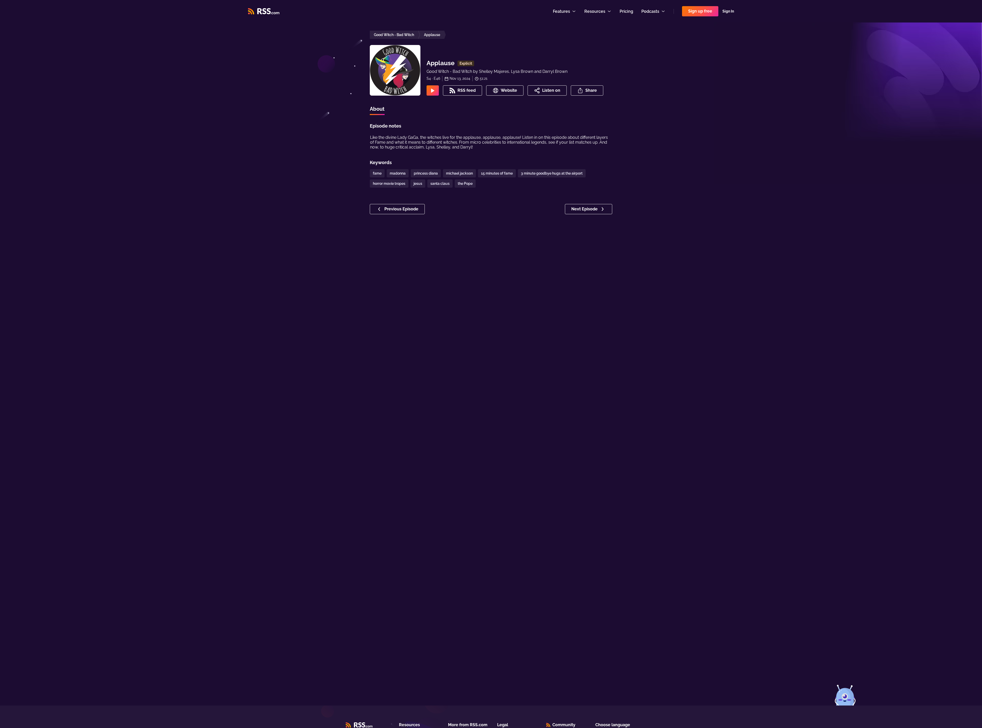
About (377, 109)
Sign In (728, 11)
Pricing (626, 11)
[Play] (433, 90)
